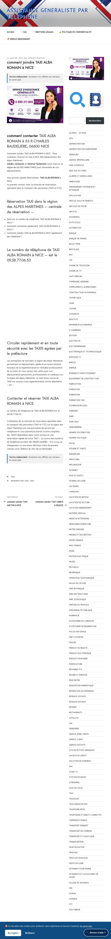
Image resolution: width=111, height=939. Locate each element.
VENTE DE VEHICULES (78, 858)
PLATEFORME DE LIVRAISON (81, 621)
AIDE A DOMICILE (76, 165)
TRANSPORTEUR (76, 841)
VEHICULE (73, 852)
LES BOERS (74, 486)
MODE (71, 551)
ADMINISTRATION (77, 143)
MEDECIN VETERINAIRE (79, 518)
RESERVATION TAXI (20, 481)
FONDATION (74, 389)
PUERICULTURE (75, 664)
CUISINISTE (74, 314)
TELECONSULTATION (78, 804)
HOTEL (72, 443)
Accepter (13, 933)
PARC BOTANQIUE (76, 588)
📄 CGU (23, 32)
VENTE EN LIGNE (76, 863)
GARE (71, 416)
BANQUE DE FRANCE (78, 238)
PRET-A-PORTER (76, 637)
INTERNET (73, 470)
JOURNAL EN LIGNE (77, 481)
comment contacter (22, 135)
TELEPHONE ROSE (77, 809)
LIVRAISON (74, 491)
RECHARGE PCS (75, 669)
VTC (71, 904)
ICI (10, 384)
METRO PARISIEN (76, 529)
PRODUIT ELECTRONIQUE (80, 653)
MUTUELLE (74, 567)
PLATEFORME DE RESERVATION (82, 626)
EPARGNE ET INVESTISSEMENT (82, 373)
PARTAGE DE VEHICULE (79, 604)
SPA (70, 766)
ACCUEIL (10, 32)
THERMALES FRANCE (78, 820)
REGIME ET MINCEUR (78, 675)
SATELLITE (73, 718)
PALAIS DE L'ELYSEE (77, 583)
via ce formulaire (44, 448)
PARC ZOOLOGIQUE (77, 599)
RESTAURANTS (75, 712)
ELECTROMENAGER (77, 346)
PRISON (72, 642)
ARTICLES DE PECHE (78, 206)
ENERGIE (72, 367)
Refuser (30, 933)
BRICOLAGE (74, 249)
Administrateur (36, 58)
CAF (70, 260)
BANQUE (72, 233)
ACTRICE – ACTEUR (77, 133)
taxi (55, 163)
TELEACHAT (74, 798)
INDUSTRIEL (74, 459)
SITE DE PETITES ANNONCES (82, 750)
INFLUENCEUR (75, 464)
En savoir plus (15, 79)
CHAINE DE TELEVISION (79, 265)
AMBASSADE (74, 181)
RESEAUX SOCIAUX (77, 696)
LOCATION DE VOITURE (79, 502)
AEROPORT (74, 154)
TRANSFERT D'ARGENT (78, 825)
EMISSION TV (75, 357)
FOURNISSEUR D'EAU (78, 405)
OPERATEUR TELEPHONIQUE (81, 578)
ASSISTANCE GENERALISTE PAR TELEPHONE (47, 13)
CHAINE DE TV (75, 270)
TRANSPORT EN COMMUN (80, 831)
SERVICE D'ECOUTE (77, 745)
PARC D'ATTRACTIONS (78, 594)
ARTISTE (73, 211)
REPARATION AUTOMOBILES (81, 691)
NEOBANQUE (74, 572)
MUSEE (72, 561)
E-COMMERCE (75, 330)
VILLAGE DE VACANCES (79, 882)
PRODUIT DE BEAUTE (78, 648)
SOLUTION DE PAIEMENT (80, 761)
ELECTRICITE (74, 341)
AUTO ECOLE (74, 222)
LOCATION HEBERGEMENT (80, 507)
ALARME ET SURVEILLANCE (80, 176)
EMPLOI (72, 362)
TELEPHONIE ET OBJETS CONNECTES (85, 815)
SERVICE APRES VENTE (79, 734)
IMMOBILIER (74, 454)
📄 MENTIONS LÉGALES (42, 32)
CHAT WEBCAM (75, 276)
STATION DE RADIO (77, 777)
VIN (70, 888)
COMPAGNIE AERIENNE (79, 281)
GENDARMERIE (75, 427)
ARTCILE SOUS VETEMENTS (81, 200)
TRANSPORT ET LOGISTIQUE (81, 836)
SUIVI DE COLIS (76, 788)
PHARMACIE (74, 615)
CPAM (71, 303)
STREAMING (74, 782)
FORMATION (74, 394)
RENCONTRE (74, 680)
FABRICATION (75, 384)
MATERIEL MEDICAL (77, 513)
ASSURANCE (74, 217)
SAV (70, 723)
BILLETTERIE (74, 244)
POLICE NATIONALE (77, 631)
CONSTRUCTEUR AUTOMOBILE (82, 292)
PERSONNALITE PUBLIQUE (80, 610)
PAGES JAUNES (40, 441)
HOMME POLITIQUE (77, 437)
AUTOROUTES (75, 227)
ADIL (71, 138)
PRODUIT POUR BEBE (78, 658)
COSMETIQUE (75, 297)
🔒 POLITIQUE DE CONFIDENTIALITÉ (75, 32)
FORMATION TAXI (77, 400)
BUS (71, 254)
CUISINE (72, 308)
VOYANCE (73, 899)
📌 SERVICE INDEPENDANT (18, 39)
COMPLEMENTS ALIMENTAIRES (82, 287)
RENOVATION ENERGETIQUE (81, 685)
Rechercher (95, 120)
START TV (73, 771)
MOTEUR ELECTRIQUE (78, 556)
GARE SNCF (74, 421)
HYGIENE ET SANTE (77, 448)
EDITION (73, 335)
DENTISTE (73, 319)
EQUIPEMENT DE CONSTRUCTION (84, 378)
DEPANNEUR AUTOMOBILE (80, 324)
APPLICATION (75, 195)
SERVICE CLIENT (76, 739)
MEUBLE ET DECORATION (80, 534)
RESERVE (73, 707)
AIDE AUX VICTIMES (78, 170)
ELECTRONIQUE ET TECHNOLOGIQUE (85, 351)
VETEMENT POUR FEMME (80, 868)
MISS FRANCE (75, 545)
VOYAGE (72, 893)
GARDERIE (73, 411)
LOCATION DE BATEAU (79, 497)
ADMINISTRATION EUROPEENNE (83, 149)
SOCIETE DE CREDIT (78, 755)
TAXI (13, 477)
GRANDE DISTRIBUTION (79, 432)
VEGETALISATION (76, 847)
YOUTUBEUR (74, 909)
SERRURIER (74, 728)
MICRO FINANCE (76, 540)
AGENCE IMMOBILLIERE (79, 160)
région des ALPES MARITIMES (22, 167)
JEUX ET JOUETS (76, 475)
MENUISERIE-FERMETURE (80, 524)
